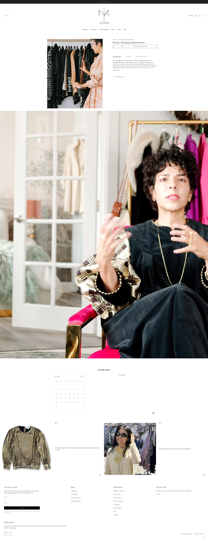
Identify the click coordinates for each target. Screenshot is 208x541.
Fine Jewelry (74, 494)
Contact (115, 515)
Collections (74, 491)
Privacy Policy (30, 511)
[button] (199, 16)
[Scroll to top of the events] (153, 413)
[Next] (205, 449)
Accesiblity (116, 504)
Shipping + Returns (118, 491)
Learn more (13, 528)
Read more (116, 70)
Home (114, 39)
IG (164, 491)
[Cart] (203, 16)
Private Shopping (76, 498)
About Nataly (117, 508)
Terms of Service (118, 501)
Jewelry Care (117, 494)
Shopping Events (76, 501)
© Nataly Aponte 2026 (186, 534)
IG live (27, 493)
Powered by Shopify (199, 534)
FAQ (114, 511)
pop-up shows (12, 493)
